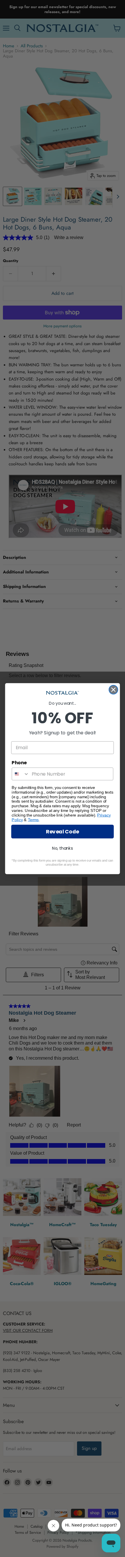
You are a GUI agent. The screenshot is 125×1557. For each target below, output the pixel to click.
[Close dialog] (113, 689)
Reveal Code (62, 831)
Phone (19, 762)
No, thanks (62, 848)
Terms (33, 819)
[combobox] (20, 774)
